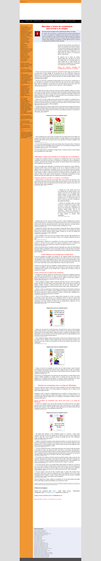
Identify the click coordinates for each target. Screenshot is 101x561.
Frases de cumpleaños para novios (27, 79)
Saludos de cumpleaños (25, 66)
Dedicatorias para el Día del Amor (26, 31)
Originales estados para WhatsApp (26, 134)
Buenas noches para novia (25, 85)
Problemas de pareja (24, 52)
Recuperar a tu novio (24, 54)
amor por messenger (24, 26)
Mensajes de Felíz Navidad (25, 101)
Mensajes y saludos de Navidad (26, 108)
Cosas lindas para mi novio (25, 29)
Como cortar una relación (25, 39)
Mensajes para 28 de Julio (25, 93)
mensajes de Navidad (59, 20)
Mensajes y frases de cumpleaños (26, 64)
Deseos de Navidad (24, 98)
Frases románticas (24, 81)
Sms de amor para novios (25, 125)
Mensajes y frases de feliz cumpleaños (40, 549)
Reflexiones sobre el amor (25, 56)
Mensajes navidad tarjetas (25, 106)
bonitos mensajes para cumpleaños (40, 530)
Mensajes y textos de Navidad (26, 109)
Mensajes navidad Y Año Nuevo (26, 104)
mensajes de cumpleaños (48, 20)
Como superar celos (24, 40)
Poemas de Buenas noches (25, 51)
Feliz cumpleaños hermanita (39, 535)
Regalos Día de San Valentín (25, 57)
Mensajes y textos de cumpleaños (57, 26)
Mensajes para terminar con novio (26, 48)
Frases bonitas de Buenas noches (26, 75)
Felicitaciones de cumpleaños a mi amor (41, 534)
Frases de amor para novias (25, 77)
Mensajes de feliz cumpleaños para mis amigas (42, 550)
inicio (22, 21)
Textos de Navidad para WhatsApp (26, 112)
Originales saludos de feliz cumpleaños (40, 551)
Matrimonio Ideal (23, 45)
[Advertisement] (50, 11)
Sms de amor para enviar (25, 121)
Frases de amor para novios (25, 78)
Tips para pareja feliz (24, 59)
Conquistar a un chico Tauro (25, 28)
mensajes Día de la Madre (70, 20)
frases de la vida (28, 20)
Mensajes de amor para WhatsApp (26, 135)
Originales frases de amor (25, 82)
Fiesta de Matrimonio (24, 44)
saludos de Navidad (24, 110)
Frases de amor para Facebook (26, 76)
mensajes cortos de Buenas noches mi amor (26, 124)
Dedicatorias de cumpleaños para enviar (41, 532)
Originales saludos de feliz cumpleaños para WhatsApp (43, 552)
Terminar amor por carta (25, 58)
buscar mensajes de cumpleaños (39, 531)
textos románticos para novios (26, 126)
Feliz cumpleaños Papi (38, 538)
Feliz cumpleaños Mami (38, 537)
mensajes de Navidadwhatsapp (26, 136)
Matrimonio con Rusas (24, 46)
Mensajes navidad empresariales (26, 105)
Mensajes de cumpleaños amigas (26, 65)
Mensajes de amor (37, 20)
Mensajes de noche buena (25, 103)
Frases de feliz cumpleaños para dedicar (41, 543)
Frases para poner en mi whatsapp (26, 132)
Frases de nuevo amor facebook (26, 71)
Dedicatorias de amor (24, 30)
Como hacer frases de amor (25, 38)
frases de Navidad (24, 99)
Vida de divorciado (24, 60)
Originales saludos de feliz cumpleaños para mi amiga (43, 553)
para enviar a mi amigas (57, 28)
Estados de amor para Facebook (26, 36)
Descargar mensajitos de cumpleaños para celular (42, 533)
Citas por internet (24, 37)
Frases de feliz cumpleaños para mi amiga (41, 544)
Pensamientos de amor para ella (26, 50)
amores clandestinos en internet (26, 27)
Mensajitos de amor (24, 94)
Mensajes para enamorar (25, 92)
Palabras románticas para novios (26, 118)
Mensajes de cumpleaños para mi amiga (41, 546)
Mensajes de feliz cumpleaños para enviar (41, 547)
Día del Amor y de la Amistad (25, 33)
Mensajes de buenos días (25, 88)
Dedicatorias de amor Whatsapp (26, 32)
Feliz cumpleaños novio (38, 536)
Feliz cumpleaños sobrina (38, 541)
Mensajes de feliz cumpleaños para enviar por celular (43, 548)
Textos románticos (24, 137)
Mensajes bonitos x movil (25, 87)
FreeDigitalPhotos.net (50, 492)
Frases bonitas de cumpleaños (39, 542)
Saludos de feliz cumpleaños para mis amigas (41, 555)
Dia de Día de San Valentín (25, 41)
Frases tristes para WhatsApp (26, 133)
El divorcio (22, 43)
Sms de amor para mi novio (25, 122)
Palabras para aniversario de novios (27, 116)
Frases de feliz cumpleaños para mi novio (41, 545)
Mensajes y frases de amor (25, 95)
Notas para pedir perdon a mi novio (27, 49)
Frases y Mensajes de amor (25, 80)
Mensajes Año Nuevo (24, 86)
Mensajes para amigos (24, 91)
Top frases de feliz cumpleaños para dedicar (41, 556)
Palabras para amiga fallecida (26, 115)
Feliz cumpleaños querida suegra (39, 539)
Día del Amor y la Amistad (25, 42)
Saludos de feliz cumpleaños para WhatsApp (41, 554)
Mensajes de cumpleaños (25, 63)
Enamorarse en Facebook (25, 34)
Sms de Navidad (23, 111)
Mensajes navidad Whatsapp (25, 107)
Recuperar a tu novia (24, 53)
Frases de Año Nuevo (24, 74)
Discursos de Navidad (24, 100)
